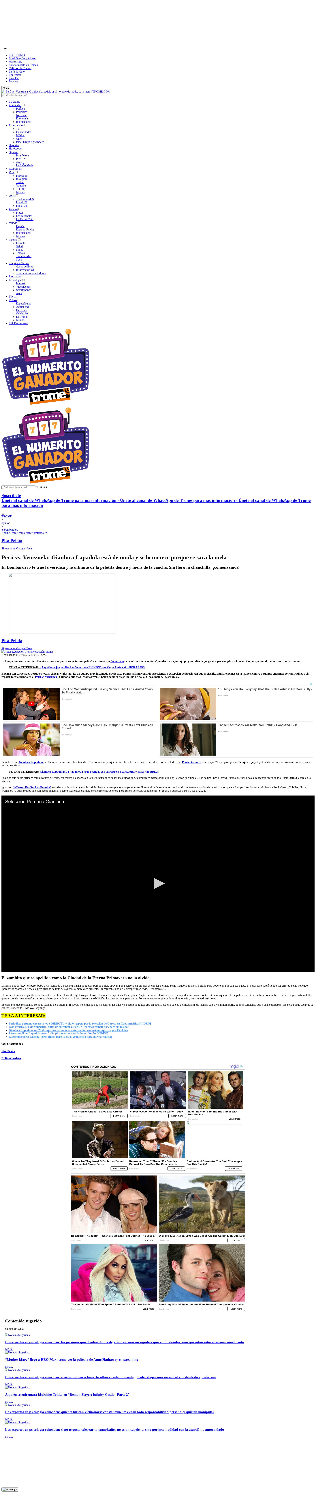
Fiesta (19, 212)
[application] (158, 884)
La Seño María (24, 165)
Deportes (14, 145)
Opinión (13, 152)
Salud (19, 246)
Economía (22, 118)
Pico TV (14, 78)
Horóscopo (15, 148)
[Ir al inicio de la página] (9, 1490)
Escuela (20, 243)
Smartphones (23, 289)
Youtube (21, 185)
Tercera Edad (23, 256)
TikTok (20, 188)
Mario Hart (15, 61)
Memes (20, 192)
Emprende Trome (19, 263)
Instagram (21, 178)
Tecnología (15, 280)
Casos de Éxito (24, 266)
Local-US (21, 202)
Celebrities (22, 313)
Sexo (19, 259)
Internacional (23, 121)
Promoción (15, 276)
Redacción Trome (42, 651)
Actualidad (15, 105)
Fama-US (21, 205)
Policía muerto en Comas (23, 65)
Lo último (14, 101)
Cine (19, 138)
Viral (11, 172)
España (20, 226)
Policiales (21, 111)
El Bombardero (11, 1058)
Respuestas (15, 168)
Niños (19, 249)
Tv (17, 128)
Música (20, 135)
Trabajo (20, 252)
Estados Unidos (25, 229)
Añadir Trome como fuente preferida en (24, 532)
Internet (20, 283)
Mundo (13, 222)
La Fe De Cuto (24, 219)
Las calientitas (24, 215)
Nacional (21, 115)
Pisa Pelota (15, 74)
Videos (13, 300)
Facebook (21, 175)
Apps (19, 293)
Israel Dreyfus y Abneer (22, 58)
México (20, 236)
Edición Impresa (18, 323)
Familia (13, 239)
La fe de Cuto (17, 71)
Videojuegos (23, 286)
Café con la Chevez (20, 68)
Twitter (20, 182)
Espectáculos (16, 125)
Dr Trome (21, 316)
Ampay (20, 162)
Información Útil (25, 269)
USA (12, 195)
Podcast (13, 81)
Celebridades (23, 132)
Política (20, 108)
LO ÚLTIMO (17, 55)
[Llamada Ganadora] (45, 405)
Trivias (13, 296)
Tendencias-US (25, 199)
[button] (41, 487)
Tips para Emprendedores (31, 273)
